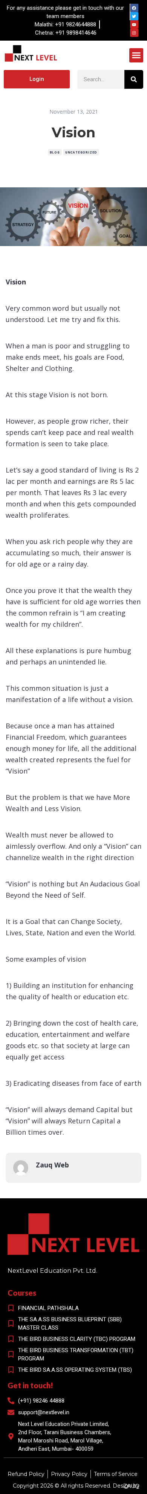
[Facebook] (134, 8)
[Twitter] (134, 16)
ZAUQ (131, 1486)
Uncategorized (81, 152)
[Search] (133, 79)
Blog (55, 152)
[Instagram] (134, 33)
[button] (136, 55)
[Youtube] (134, 24)
